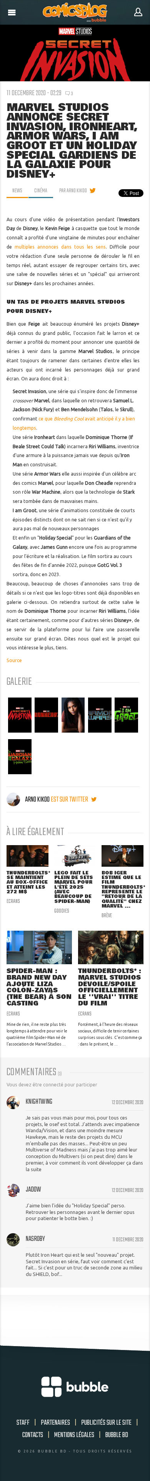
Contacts (32, 1435)
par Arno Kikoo (73, 190)
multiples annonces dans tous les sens (60, 246)
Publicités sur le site (106, 1423)
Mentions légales (74, 1435)
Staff (23, 1423)
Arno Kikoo (37, 799)
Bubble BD (116, 1435)
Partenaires (55, 1423)
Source (14, 660)
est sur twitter (70, 799)
